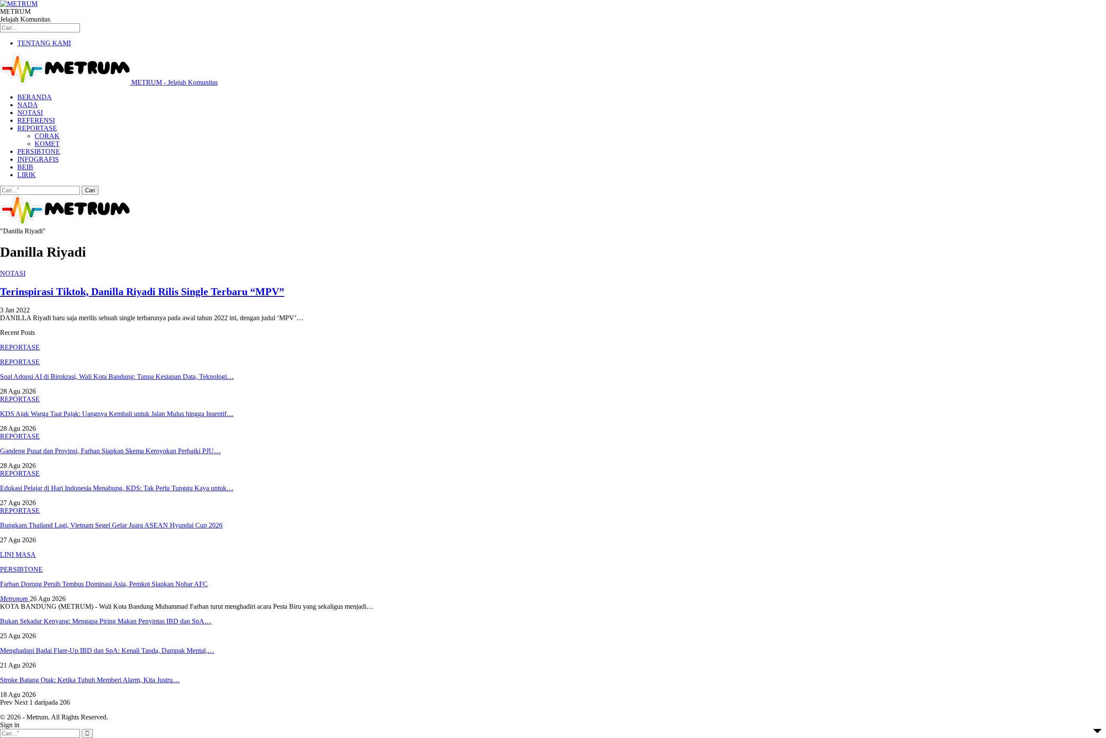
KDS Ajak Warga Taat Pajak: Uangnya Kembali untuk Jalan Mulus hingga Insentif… (116, 413)
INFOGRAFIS (38, 159)
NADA (27, 104)
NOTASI (30, 112)
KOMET (47, 143)
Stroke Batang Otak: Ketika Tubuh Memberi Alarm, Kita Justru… (90, 680)
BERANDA (34, 97)
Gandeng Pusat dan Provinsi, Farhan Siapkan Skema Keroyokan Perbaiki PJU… (110, 451)
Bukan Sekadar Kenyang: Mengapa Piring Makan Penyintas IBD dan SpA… (105, 621)
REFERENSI (36, 120)
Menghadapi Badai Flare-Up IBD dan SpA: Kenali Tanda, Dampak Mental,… (107, 650)
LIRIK (26, 174)
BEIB (25, 167)
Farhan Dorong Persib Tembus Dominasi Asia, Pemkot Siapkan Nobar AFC (104, 584)
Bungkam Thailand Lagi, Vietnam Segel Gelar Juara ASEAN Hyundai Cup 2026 (111, 525)
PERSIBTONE (38, 151)
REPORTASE (37, 128)
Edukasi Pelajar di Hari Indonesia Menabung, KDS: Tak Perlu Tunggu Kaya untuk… (116, 488)
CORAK (47, 136)
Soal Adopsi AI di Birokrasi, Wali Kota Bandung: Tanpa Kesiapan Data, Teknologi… (117, 376)
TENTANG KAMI (44, 43)
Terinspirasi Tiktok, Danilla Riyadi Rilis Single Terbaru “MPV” (142, 291)
